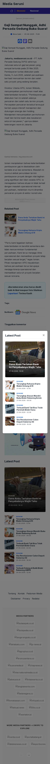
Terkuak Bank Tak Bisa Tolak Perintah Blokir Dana (30, 409)
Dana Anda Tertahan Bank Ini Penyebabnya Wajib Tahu (25, 365)
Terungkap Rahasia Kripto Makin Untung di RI (28, 385)
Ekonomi (12, 361)
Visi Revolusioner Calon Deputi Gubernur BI (27, 421)
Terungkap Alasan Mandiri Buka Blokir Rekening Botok (29, 397)
